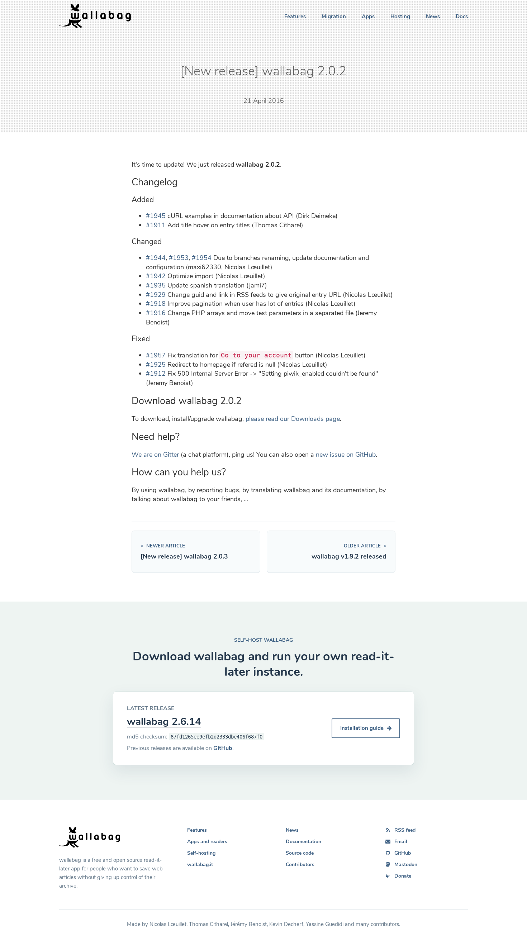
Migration (334, 16)
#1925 (156, 364)
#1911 (156, 225)
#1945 (156, 216)
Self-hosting (201, 853)
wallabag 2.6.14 (164, 721)
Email (400, 841)
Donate (402, 876)
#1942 (156, 276)
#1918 (156, 303)
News (433, 16)
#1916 (156, 313)
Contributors (300, 864)
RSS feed (405, 830)
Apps (368, 16)
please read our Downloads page (293, 418)
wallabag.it (200, 864)
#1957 (156, 355)
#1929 (156, 294)
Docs (462, 16)
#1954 (202, 257)
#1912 (156, 373)
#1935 (156, 285)
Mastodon (405, 864)
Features (295, 16)
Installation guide (362, 728)
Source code (300, 853)
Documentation (303, 841)
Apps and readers (207, 841)
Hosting (400, 16)
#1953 (179, 257)
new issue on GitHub (346, 454)
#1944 (156, 257)
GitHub (222, 748)
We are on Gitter (155, 454)
